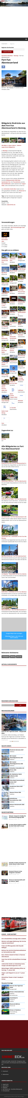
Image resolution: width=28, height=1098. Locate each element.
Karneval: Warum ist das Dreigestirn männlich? (15, 871)
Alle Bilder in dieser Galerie (9, 145)
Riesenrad (21, 190)
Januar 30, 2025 (13, 865)
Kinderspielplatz (22, 313)
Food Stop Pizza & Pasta (21, 290)
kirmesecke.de (6, 1090)
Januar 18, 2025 (13, 874)
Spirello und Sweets (5, 363)
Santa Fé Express (12, 349)
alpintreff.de (5, 1086)
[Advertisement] (14, 22)
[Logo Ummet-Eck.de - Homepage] (13, 1059)
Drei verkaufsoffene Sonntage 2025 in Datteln (14, 938)
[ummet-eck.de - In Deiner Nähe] (14, 5)
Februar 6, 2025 (13, 827)
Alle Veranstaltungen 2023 (18, 227)
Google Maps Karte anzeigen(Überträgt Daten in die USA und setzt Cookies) (14, 635)
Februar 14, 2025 (13, 819)
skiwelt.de (5, 1087)
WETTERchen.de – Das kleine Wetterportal (12, 1089)
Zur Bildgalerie (23, 740)
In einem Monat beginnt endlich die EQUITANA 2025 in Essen (17, 825)
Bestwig (16, 55)
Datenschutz (6, 1074)
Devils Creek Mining (5, 412)
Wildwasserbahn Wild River (13, 180)
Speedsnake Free (6, 182)
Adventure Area (12, 259)
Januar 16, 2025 (13, 883)
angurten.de (5, 1084)
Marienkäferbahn (6, 183)
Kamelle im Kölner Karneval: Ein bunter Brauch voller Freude (17, 863)
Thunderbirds (16, 182)
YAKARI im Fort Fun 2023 (13, 382)
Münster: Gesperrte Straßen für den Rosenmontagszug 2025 (17, 816)
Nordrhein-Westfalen (7, 55)
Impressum (5, 1071)
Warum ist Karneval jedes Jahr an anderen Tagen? (17, 880)
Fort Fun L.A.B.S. (4, 304)
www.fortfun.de (11, 204)
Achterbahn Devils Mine (10, 189)
